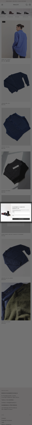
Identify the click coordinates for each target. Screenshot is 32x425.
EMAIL (13, 215)
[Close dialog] (30, 204)
